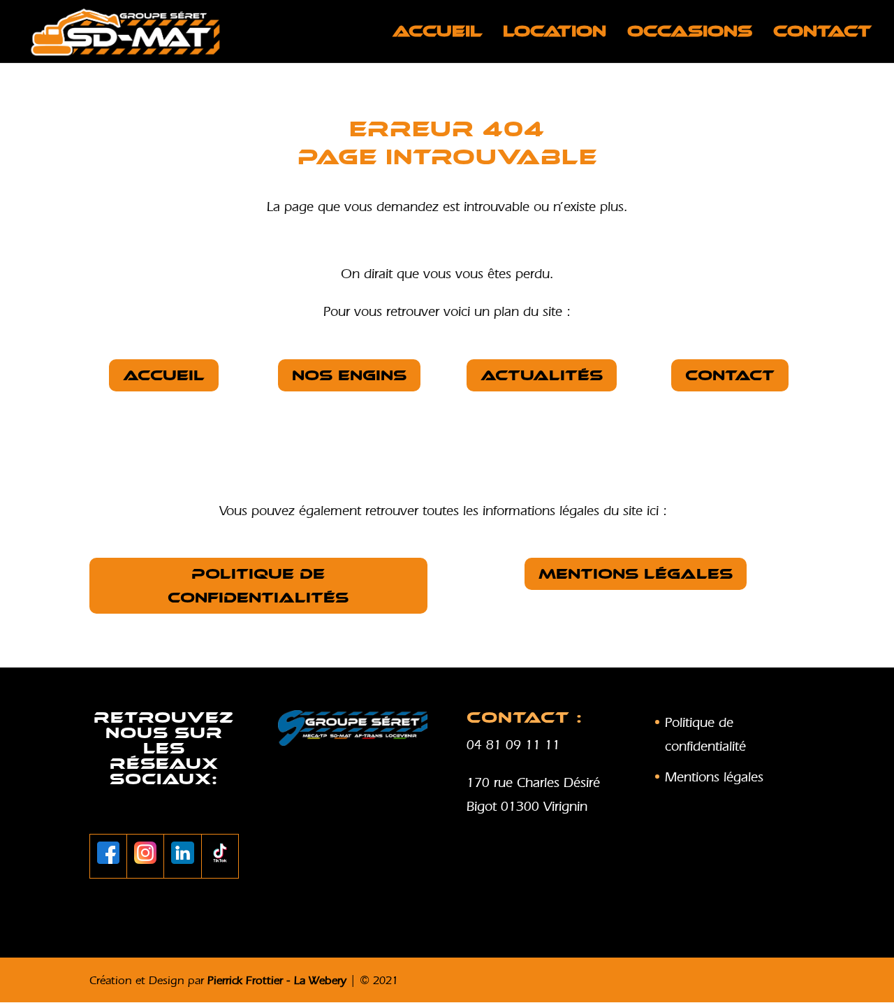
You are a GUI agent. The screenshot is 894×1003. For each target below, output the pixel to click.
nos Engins (349, 375)
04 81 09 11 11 (513, 744)
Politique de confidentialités (258, 585)
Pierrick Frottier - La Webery (276, 980)
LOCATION (554, 34)
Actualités (542, 375)
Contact (822, 34)
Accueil (437, 34)
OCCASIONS (689, 34)
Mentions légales (635, 573)
